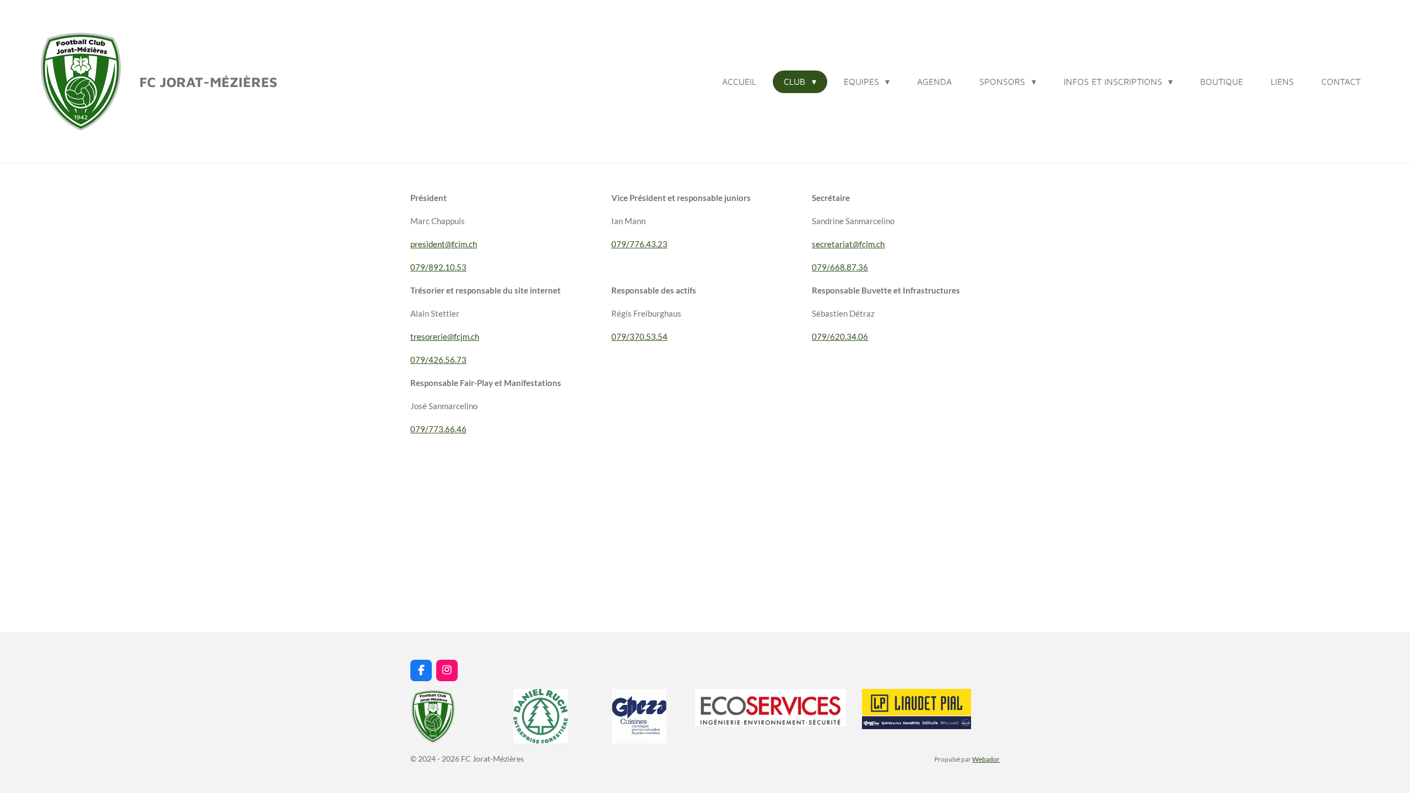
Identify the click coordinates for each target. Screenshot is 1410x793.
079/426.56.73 (438, 360)
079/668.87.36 (840, 267)
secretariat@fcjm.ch (848, 244)
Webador (986, 759)
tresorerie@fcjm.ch (444, 336)
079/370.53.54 (639, 336)
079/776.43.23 (639, 244)
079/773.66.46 (438, 429)
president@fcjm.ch (443, 244)
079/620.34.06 (840, 336)
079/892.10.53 (438, 267)
